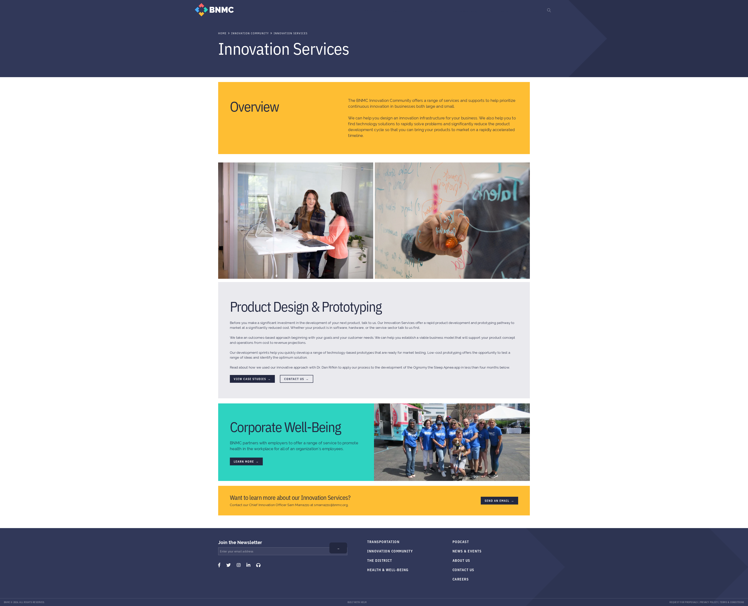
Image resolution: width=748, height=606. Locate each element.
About (518, 11)
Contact (533, 11)
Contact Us (294, 379)
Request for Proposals (683, 602)
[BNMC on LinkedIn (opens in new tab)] (248, 565)
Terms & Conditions (732, 602)
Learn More (244, 461)
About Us (461, 560)
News (489, 11)
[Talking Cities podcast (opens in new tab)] (258, 565)
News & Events (467, 550)
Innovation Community (404, 11)
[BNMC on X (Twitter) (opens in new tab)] (228, 565)
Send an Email (497, 500)
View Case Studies (250, 379)
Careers (461, 578)
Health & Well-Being (464, 11)
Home (222, 33)
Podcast (461, 541)
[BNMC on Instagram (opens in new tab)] (239, 565)
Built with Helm (357, 602)
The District (435, 11)
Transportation (370, 9)
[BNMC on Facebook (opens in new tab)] (219, 565)
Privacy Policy (709, 602)
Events (503, 11)
